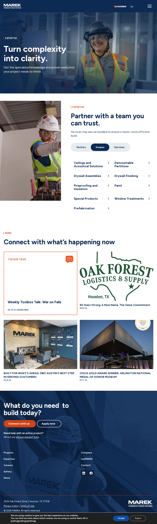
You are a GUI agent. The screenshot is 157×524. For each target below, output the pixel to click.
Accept (121, 518)
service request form (27, 437)
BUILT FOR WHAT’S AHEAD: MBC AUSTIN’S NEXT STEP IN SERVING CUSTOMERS (39, 375)
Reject (138, 518)
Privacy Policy (11, 506)
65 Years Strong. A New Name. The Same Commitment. (115, 305)
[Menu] (149, 6)
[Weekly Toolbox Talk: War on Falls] (40, 283)
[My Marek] (120, 7)
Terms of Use (27, 506)
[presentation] (116, 276)
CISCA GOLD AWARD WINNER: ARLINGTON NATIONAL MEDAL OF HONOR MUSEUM (115, 375)
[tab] (81, 147)
